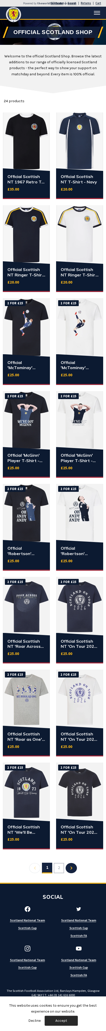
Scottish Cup (27, 928)
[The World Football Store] (13, 14)
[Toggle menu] (97, 13)
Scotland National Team (27, 920)
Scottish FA (78, 936)
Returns (86, 3)
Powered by (49, 3)
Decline (34, 1020)
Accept (61, 1020)
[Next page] (71, 868)
